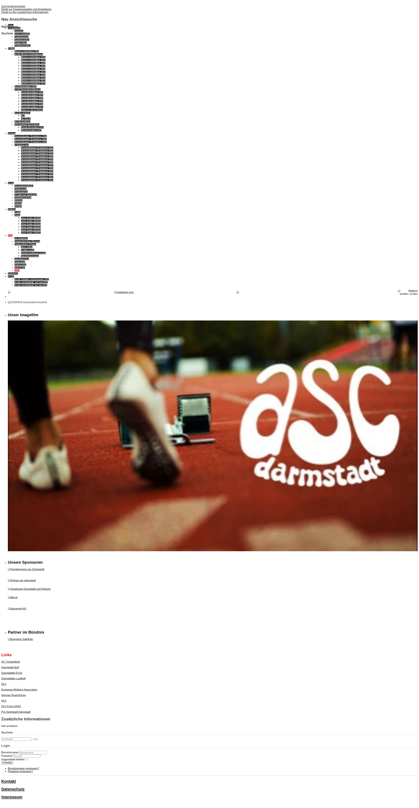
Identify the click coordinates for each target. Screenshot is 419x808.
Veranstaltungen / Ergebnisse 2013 (37, 177)
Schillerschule (27, 250)
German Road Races (13, 695)
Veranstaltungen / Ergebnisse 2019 (37, 159)
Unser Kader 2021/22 (31, 230)
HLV (23, 116)
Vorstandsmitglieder (23, 186)
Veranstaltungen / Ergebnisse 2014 (37, 174)
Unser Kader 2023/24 (31, 224)
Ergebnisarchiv (21, 145)
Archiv (11, 276)
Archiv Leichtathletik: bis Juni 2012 (30, 285)
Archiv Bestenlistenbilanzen (27, 89)
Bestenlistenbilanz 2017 (32, 107)
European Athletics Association (19, 689)
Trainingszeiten (21, 37)
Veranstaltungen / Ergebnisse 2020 (37, 156)
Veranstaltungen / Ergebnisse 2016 (37, 168)
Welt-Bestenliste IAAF (31, 130)
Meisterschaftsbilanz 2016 (33, 75)
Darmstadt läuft (10, 667)
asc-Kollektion (21, 238)
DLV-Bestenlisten (22, 122)
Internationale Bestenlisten (26, 124)
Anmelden (7, 762)
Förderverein (20, 189)
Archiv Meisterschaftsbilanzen (28, 54)
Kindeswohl (19, 262)
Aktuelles (18, 31)
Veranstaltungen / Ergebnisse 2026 (30, 136)
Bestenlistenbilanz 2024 (32, 92)
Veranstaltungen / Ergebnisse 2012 (37, 180)
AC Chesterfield (10, 661)
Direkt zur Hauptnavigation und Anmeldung (26, 9)
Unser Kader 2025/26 (31, 218)
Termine (11, 133)
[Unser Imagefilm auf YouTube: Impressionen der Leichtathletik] (213, 550)
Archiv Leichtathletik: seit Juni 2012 (31, 282)
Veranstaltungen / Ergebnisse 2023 (37, 148)
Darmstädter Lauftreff (13, 678)
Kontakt (18, 206)
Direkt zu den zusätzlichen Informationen (24, 12)
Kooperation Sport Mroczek (27, 241)
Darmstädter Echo (11, 673)
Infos (10, 236)
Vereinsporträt (21, 192)
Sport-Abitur (26, 247)
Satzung (18, 203)
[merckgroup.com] (13, 597)
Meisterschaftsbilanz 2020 (33, 63)
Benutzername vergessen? (23, 768)
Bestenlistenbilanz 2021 (32, 95)
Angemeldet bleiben (13, 759)
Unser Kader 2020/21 (31, 233)
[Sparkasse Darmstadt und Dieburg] (29, 589)
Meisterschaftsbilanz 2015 (33, 78)
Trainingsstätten (21, 40)
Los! (35, 739)
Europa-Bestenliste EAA (32, 127)
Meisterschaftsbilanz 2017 (33, 72)
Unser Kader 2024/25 (31, 221)
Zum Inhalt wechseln (13, 6)
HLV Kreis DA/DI (11, 706)
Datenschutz (20, 265)
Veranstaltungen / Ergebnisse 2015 (37, 171)
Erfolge (11, 48)
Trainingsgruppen (22, 46)
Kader (17, 215)
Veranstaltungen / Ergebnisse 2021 (37, 153)
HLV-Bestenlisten (22, 113)
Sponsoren (13, 273)
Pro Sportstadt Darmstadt (15, 712)
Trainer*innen (20, 43)
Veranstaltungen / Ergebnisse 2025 (30, 139)
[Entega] (22, 580)
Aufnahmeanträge (22, 198)
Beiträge (18, 200)
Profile (17, 212)
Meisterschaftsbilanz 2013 (33, 84)
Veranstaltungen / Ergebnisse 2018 (37, 162)
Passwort (7, 755)
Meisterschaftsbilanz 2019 (33, 66)
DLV (3, 684)
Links (16, 271)
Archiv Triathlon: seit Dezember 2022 (31, 279)
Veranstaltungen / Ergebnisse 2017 (37, 165)
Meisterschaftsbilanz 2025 (26, 51)
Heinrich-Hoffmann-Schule (33, 253)
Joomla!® (21, 803)
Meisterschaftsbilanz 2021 (33, 60)
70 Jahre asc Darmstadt (25, 195)
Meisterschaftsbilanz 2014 (33, 81)
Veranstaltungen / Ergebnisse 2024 (30, 142)
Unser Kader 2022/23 (31, 227)
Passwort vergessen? (20, 771)
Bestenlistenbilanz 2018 (32, 104)
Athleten (12, 209)
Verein (11, 183)
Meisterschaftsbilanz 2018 (33, 69)
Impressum (19, 268)
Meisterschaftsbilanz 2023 (33, 57)
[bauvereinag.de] (17, 608)
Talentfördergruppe (30, 256)
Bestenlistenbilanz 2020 (32, 98)
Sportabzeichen (21, 259)
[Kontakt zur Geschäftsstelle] (124, 292)
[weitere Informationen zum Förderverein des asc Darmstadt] (213, 569)
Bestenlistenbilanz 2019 (32, 101)
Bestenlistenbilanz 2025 (25, 86)
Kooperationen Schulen (25, 244)
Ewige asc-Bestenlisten (32, 110)
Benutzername (9, 752)
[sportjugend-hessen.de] (213, 639)
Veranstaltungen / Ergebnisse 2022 (37, 151)
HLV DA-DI (26, 119)
